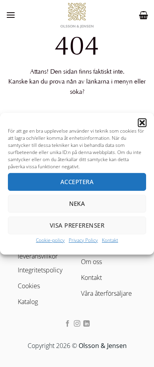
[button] (142, 122)
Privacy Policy (83, 239)
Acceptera (77, 182)
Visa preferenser (77, 225)
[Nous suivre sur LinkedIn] (86, 323)
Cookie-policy (50, 239)
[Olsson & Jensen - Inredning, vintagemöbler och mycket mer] (77, 15)
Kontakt (110, 239)
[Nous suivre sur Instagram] (77, 323)
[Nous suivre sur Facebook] (67, 323)
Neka (77, 203)
